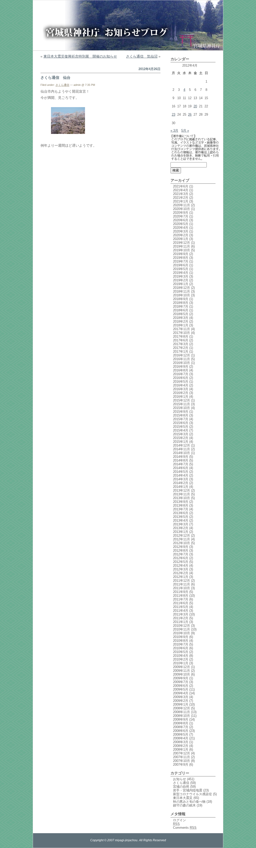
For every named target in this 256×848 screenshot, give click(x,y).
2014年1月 (180, 487)
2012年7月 (180, 554)
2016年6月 (180, 378)
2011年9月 (180, 592)
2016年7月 (180, 374)
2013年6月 (180, 513)
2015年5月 (180, 427)
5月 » (185, 130)
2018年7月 (180, 306)
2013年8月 (180, 505)
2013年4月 (180, 520)
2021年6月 (180, 186)
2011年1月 (180, 622)
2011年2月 (180, 618)
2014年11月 (181, 449)
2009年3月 (180, 697)
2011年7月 (180, 599)
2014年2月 (180, 483)
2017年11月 (181, 329)
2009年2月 (180, 701)
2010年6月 (180, 648)
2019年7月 (180, 261)
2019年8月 (180, 258)
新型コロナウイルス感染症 (192, 794)
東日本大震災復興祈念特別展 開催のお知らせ (80, 56)
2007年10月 (181, 761)
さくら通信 (62, 84)
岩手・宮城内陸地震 (187, 790)
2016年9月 (180, 366)
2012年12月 (181, 535)
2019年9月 (180, 254)
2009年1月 (180, 704)
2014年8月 (180, 460)
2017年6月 (180, 340)
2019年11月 (181, 246)
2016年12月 (181, 355)
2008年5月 (180, 734)
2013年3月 (180, 524)
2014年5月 (180, 472)
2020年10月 (181, 209)
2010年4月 (180, 656)
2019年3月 (180, 276)
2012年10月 (181, 543)
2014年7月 (180, 464)
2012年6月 (180, 558)
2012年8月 (180, 550)
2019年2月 (180, 280)
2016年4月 (180, 385)
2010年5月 (180, 652)
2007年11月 (181, 757)
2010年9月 (180, 637)
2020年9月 (180, 213)
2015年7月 (180, 419)
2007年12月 (181, 753)
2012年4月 (180, 565)
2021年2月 (180, 197)
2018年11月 (181, 291)
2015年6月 (180, 423)
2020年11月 (181, 205)
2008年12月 (181, 708)
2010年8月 (180, 641)
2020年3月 (180, 231)
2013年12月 (181, 490)
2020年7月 (180, 216)
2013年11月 (181, 494)
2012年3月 (180, 569)
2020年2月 (180, 235)
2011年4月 (180, 610)
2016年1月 (180, 396)
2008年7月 (180, 727)
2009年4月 (180, 693)
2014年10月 (181, 453)
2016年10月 (181, 363)
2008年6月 (180, 731)
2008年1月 (180, 749)
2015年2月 (180, 438)
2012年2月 (180, 573)
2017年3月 (180, 344)
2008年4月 (180, 738)
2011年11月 (181, 584)
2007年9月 (180, 764)
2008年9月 (180, 719)
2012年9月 (180, 547)
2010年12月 (181, 625)
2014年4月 (180, 475)
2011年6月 (180, 603)
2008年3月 (180, 742)
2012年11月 (181, 539)
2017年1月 (180, 351)
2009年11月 (181, 671)
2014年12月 (181, 445)
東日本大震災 (182, 798)
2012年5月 (180, 562)
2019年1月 (180, 284)
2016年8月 (180, 370)
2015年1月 (180, 442)
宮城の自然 (181, 786)
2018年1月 (180, 325)
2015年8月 (180, 415)
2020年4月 (180, 228)
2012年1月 (180, 577)
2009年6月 (180, 686)
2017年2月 (180, 348)
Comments (184, 827)
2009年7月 (180, 682)
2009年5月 (180, 689)
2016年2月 (180, 393)
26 (190, 114)
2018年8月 (180, 303)
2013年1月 (180, 532)
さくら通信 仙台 (55, 77)
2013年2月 (180, 528)
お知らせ (179, 779)
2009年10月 (181, 674)
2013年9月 (180, 502)
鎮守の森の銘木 (184, 805)
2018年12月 (181, 288)
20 (195, 106)
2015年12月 (181, 400)
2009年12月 (181, 667)
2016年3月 (180, 389)
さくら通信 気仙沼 (142, 56)
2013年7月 (180, 509)
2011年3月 (180, 614)
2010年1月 (180, 663)
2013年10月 (181, 498)
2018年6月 (180, 310)
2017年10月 (181, 333)
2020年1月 (180, 239)
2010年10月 (181, 633)
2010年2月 (180, 659)
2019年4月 (180, 273)
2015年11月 (181, 404)
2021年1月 (180, 201)
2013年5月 (180, 517)
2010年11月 (181, 629)
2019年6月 (180, 265)
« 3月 (174, 130)
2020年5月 (180, 224)
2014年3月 (180, 479)
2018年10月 (181, 295)
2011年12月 (181, 580)
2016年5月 (180, 381)
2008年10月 (181, 716)
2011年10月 (181, 588)
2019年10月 (181, 250)
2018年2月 (180, 321)
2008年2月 (180, 746)
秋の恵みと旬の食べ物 (189, 801)
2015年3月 (180, 434)
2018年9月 (180, 299)
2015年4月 (180, 430)
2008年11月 (181, 712)
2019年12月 (181, 243)
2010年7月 (180, 644)
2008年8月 (180, 723)
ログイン (179, 820)
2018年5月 (180, 314)
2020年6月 (180, 220)
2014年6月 (180, 468)
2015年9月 (180, 411)
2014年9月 (180, 457)
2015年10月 (181, 408)
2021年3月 (180, 194)
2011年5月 (180, 607)
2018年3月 (180, 318)
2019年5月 (180, 269)
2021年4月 (180, 190)
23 (173, 114)
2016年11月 (181, 359)
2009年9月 (180, 678)
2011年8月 (180, 595)
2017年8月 (180, 336)
